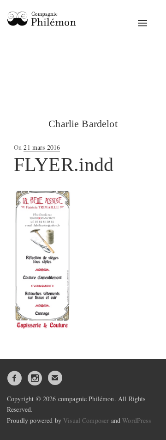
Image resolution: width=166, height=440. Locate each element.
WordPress (136, 420)
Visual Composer (86, 420)
